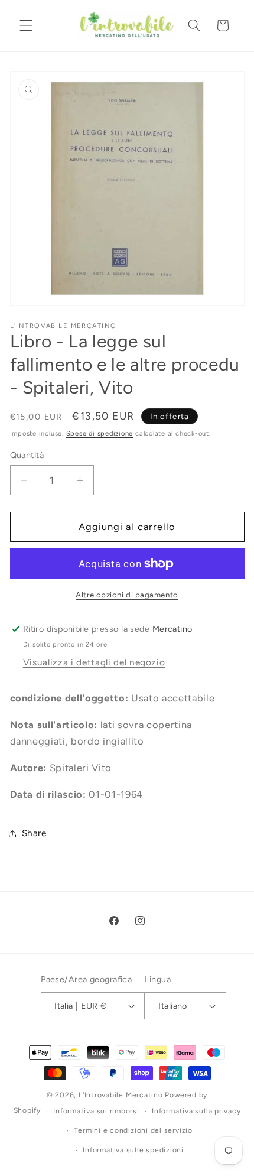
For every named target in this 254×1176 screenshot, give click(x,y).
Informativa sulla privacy (196, 1111)
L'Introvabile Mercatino (121, 1095)
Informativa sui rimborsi (96, 1111)
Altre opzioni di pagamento (127, 594)
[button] (26, 25)
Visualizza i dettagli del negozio (94, 662)
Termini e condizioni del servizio (133, 1130)
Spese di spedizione (99, 433)
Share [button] (34, 833)
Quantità (27, 455)
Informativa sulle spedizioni (133, 1150)
